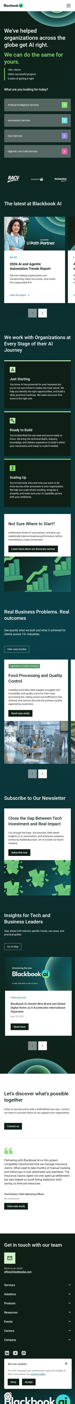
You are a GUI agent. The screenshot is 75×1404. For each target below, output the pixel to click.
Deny (13, 1382)
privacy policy (38, 1374)
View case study (16, 1206)
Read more (20, 1026)
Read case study (20, 713)
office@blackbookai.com (18, 1271)
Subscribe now (19, 852)
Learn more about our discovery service (33, 549)
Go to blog (12, 946)
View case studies (16, 649)
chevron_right (42, 313)
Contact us (13, 1126)
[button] (67, 5)
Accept (29, 1382)
